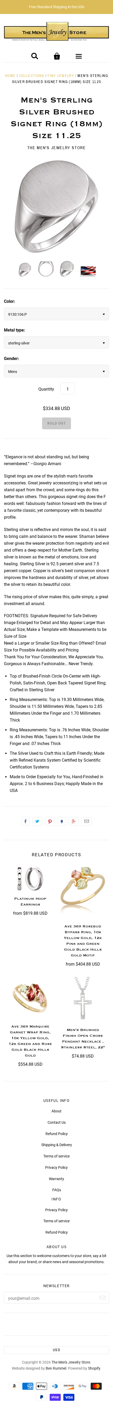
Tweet (37, 821)
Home (10, 76)
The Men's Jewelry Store (56, 147)
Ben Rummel (56, 1368)
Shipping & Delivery (56, 1145)
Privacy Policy (56, 1167)
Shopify (94, 1368)
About (56, 1111)
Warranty (56, 1179)
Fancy (62, 821)
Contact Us (57, 1122)
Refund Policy (56, 1134)
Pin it (50, 821)
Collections (31, 76)
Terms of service (56, 1156)
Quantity (46, 389)
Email (86, 821)
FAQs (56, 1190)
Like (25, 821)
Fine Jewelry (61, 76)
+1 (74, 821)
